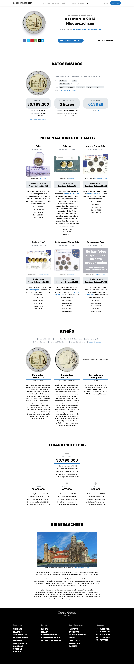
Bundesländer (64, 84)
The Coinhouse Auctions (100, 178)
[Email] (39, 40)
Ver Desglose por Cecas (38, 119)
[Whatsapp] (97, 632)
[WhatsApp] (35, 40)
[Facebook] (24, 40)
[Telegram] (42, 40)
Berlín (62, 87)
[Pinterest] (32, 40)
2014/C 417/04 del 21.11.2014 (68, 90)
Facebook (104, 629)
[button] (87, 3)
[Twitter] (28, 40)
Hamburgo (71, 87)
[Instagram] (97, 634)
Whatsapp (105, 632)
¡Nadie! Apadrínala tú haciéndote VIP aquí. (87, 29)
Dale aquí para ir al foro (100, 274)
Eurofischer (43, 178)
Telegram (105, 637)
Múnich (90, 87)
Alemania (63, 80)
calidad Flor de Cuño (71, 194)
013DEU (95, 104)
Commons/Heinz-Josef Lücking (81, 567)
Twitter (104, 640)
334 (98, 110)
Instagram (105, 634)
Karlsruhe (81, 87)
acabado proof (33, 290)
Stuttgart (99, 87)
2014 (74, 80)
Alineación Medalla (95, 342)
